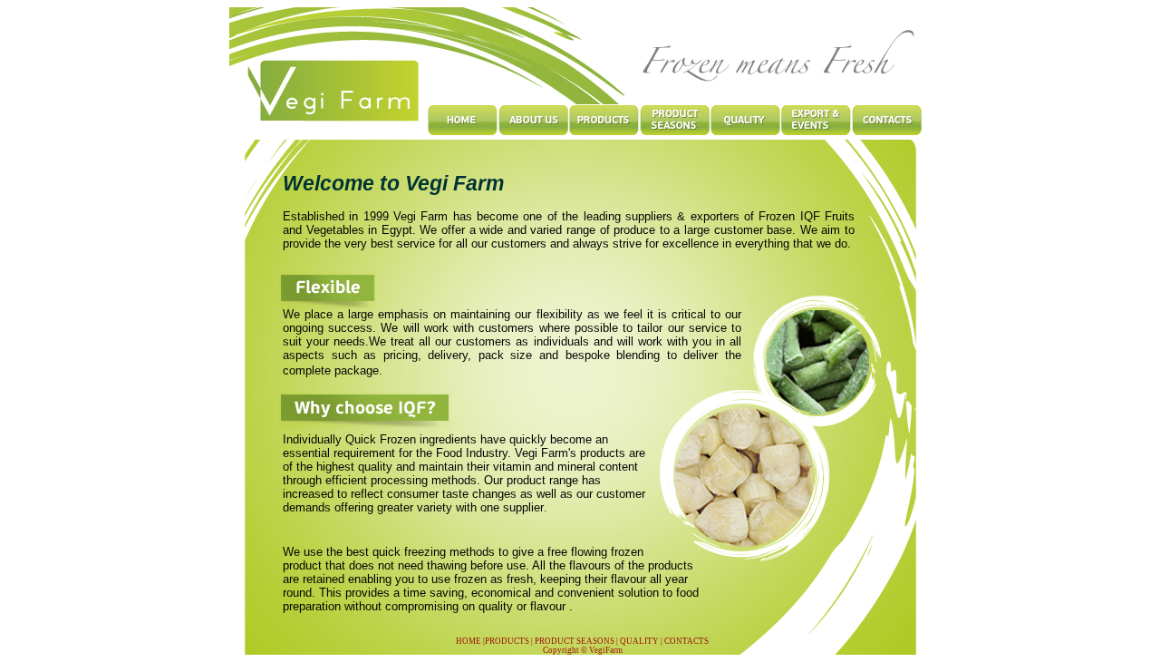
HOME (468, 641)
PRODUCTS (507, 641)
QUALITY (639, 641)
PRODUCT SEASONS (573, 641)
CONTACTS (686, 641)
